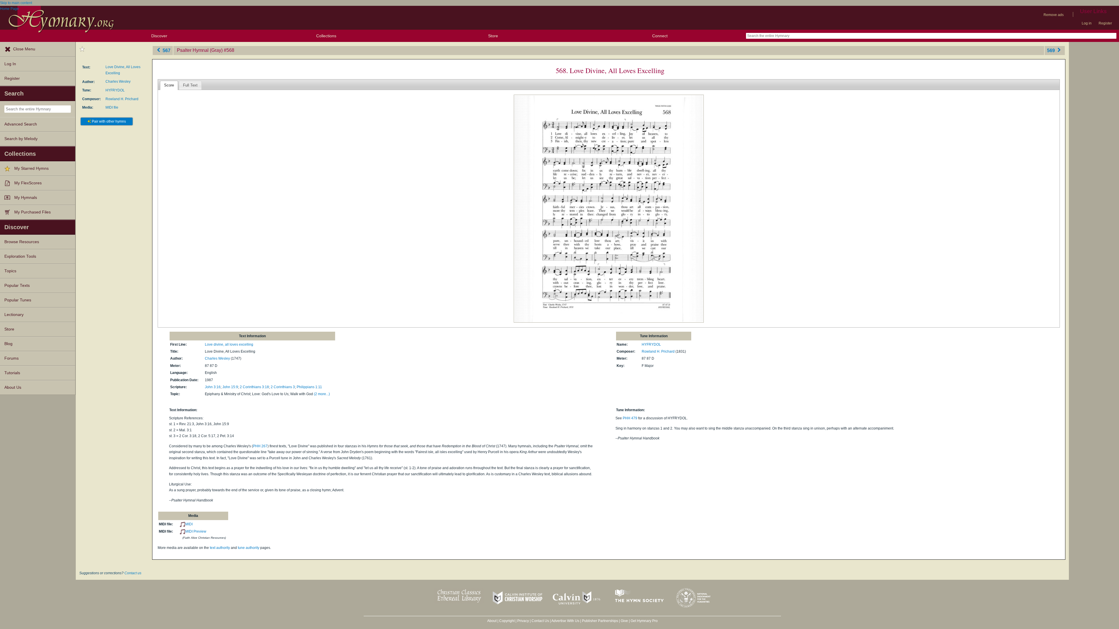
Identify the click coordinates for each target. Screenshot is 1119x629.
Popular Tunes (17, 300)
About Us (12, 387)
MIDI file (111, 107)
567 (165, 50)
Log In (10, 64)
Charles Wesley (118, 81)
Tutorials (12, 373)
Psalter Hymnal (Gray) (200, 50)
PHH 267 (260, 446)
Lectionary (14, 314)
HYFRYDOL (115, 90)
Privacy (523, 621)
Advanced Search (20, 124)
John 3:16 (213, 387)
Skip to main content (16, 3)
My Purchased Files (32, 212)
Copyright (507, 621)
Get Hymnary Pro (644, 621)
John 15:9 (230, 387)
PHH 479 (630, 418)
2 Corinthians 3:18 (254, 387)
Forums (11, 358)
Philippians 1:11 (309, 387)
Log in (1087, 23)
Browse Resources (21, 242)
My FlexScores (28, 183)
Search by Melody (21, 139)
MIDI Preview (195, 531)
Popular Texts (17, 285)
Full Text (190, 85)
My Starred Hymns (31, 168)
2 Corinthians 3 (283, 387)
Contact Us (540, 621)
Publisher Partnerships (600, 621)
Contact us (132, 573)
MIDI (189, 524)
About (492, 621)
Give (624, 621)
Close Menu (24, 49)
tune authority (248, 548)
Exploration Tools (20, 256)
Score (169, 85)
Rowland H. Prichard (121, 99)
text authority (220, 548)
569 (1051, 50)
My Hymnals (25, 197)
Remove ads (1054, 15)
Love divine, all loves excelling (229, 344)
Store (493, 35)
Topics (10, 271)
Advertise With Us (565, 621)
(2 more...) (322, 394)
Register (1105, 23)
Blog (8, 344)
